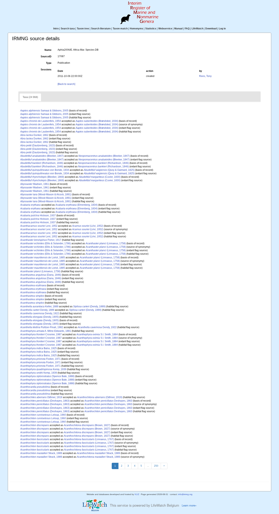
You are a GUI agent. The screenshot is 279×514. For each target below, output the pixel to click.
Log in (222, 28)
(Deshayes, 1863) (45, 400)
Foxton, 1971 (40, 358)
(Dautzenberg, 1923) (37, 145)
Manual (178, 28)
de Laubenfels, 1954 (40, 121)
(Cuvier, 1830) (100, 176)
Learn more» (189, 505)
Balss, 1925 (38, 348)
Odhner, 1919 (41, 397)
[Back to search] (66, 84)
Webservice (165, 28)
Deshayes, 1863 (108, 400)
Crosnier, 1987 (41, 334)
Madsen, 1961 (34, 184)
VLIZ (137, 494)
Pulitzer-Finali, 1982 (41, 327)
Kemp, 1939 (43, 369)
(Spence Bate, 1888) (47, 376)
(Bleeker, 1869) (42, 176)
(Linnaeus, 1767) (89, 439)
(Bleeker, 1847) (42, 155)
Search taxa (68, 28)
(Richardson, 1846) (41, 163)
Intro (56, 28)
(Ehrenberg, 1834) (76, 204)
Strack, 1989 (41, 453)
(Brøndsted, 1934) (97, 121)
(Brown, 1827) (87, 425)
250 (156, 465)
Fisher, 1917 (40, 240)
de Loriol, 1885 (42, 257)
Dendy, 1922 (39, 313)
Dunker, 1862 (34, 135)
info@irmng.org (185, 494)
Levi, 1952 (38, 225)
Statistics (150, 28)
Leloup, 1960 (43, 414)
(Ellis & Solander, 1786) (45, 243)
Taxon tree (83, 28)
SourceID (46, 56)
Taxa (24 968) (30, 97)
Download (211, 28)
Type (48, 63)
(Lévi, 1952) (87, 225)
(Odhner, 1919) (99, 397)
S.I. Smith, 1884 (97, 334)
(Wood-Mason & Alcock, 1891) (45, 194)
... (148, 465)
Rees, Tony (205, 76)
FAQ (187, 28)
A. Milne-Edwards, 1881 (45, 331)
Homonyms (136, 28)
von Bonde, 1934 (44, 170)
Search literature (101, 28)
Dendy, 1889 (37, 310)
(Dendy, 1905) (39, 316)
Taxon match (120, 28)
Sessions (46, 69)
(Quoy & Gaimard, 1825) (109, 170)
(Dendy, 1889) (89, 306)
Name (48, 50)
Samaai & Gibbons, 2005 (44, 110)
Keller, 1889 (39, 306)
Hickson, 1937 (38, 215)
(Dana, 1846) (40, 274)
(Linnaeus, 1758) (106, 243)
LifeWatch (197, 28)
